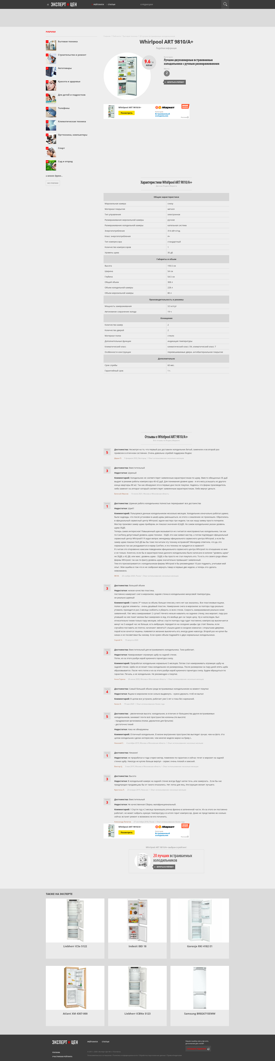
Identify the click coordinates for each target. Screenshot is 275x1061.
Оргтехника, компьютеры (72, 134)
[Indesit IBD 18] (137, 920)
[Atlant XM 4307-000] (75, 988)
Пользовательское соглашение (99, 1055)
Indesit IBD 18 (137, 946)
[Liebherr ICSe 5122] (75, 920)
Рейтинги (99, 4)
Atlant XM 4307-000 (75, 1013)
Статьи (111, 4)
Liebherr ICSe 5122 (75, 946)
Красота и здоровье (69, 81)
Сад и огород (65, 161)
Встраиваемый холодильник (162, 115)
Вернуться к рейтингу (174, 82)
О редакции (146, 4)
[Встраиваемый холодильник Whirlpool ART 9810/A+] (111, 111)
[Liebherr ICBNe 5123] (137, 988)
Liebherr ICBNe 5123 (137, 1013)
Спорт (61, 148)
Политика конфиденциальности (125, 1055)
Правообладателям (174, 1055)
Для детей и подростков (72, 94)
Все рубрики (52, 183)
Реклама (56, 1052)
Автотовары (65, 68)
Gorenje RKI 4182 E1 (199, 946)
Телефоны (64, 108)
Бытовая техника (68, 41)
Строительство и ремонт (72, 54)
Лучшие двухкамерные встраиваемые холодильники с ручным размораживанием (191, 62)
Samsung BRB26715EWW (199, 1013)
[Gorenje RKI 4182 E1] (199, 920)
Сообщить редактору (196, 1049)
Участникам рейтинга (62, 1056)
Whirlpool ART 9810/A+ (129, 107)
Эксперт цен (64, 5)
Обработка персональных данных (152, 1055)
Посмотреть (126, 113)
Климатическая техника (72, 121)
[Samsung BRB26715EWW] (199, 988)
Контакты (117, 1052)
